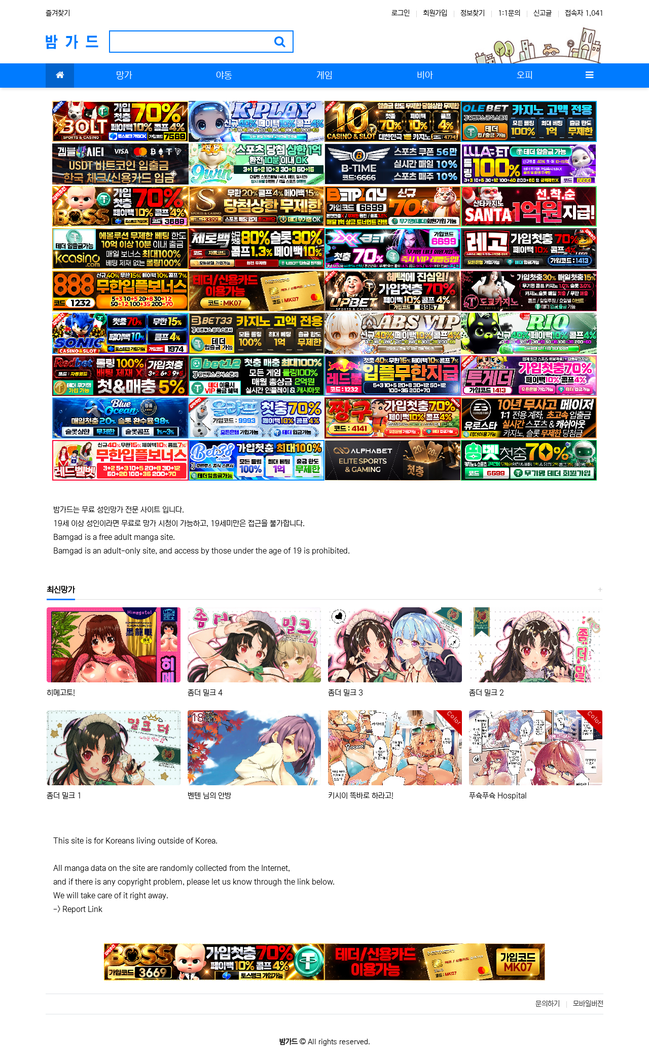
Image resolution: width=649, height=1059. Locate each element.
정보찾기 (472, 13)
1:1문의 (509, 13)
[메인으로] (60, 75)
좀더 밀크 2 (486, 692)
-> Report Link (77, 909)
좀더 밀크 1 (64, 795)
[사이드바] (589, 75)
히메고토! (61, 692)
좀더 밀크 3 (345, 692)
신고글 (542, 13)
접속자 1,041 (584, 13)
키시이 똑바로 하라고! (360, 795)
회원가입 (435, 13)
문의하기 (547, 1004)
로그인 (400, 13)
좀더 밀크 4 (205, 692)
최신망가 (61, 589)
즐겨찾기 (58, 13)
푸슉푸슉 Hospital (498, 795)
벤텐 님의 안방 (209, 795)
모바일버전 (588, 1004)
